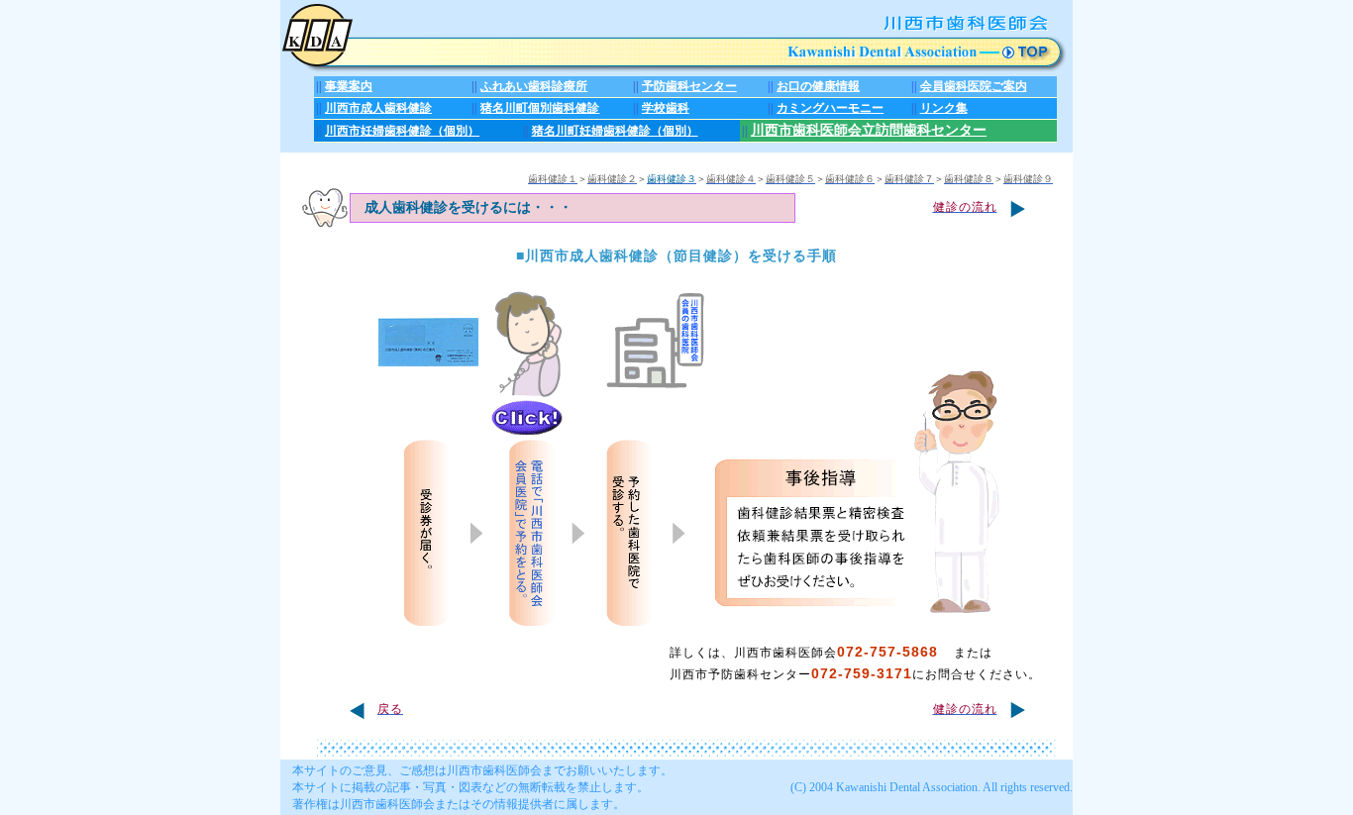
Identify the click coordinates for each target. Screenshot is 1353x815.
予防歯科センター (689, 86)
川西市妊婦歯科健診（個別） (402, 131)
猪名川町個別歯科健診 (539, 108)
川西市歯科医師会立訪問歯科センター (869, 130)
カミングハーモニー (830, 108)
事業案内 (348, 86)
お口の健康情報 (818, 86)
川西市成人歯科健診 (378, 108)
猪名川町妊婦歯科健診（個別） (615, 131)
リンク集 (944, 108)
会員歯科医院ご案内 (973, 86)
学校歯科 (665, 108)
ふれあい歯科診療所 (533, 86)
